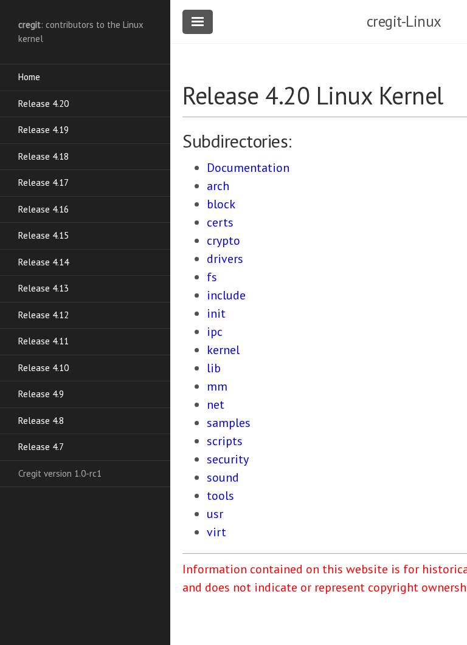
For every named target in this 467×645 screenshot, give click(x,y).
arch (218, 186)
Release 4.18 (43, 156)
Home (29, 77)
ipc (215, 332)
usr (215, 514)
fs (212, 277)
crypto (223, 240)
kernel (223, 350)
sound (223, 477)
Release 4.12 (43, 315)
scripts (225, 441)
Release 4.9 (41, 394)
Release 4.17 (43, 182)
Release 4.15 (43, 235)
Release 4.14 (43, 262)
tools (220, 495)
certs (220, 222)
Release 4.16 (43, 209)
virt (216, 532)
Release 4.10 (43, 368)
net (215, 404)
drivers (225, 259)
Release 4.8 (41, 420)
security (228, 459)
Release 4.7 (41, 446)
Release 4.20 (43, 103)
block (221, 204)
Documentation (248, 168)
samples (229, 423)
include (226, 295)
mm (217, 386)
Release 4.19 (43, 129)
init (216, 313)
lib (214, 368)
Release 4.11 (43, 341)
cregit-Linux (404, 21)
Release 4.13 (43, 288)
